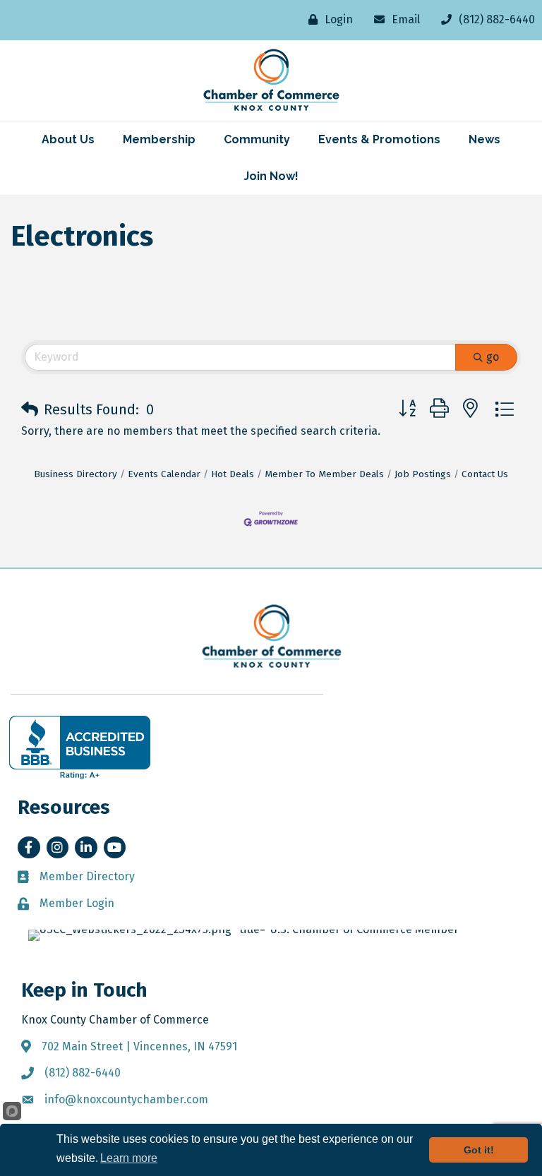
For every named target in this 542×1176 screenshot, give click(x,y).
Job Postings (423, 474)
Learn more (128, 1158)
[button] (29, 409)
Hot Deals (232, 474)
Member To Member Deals (324, 474)
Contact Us (485, 474)
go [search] (492, 357)
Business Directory (75, 474)
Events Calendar (164, 474)
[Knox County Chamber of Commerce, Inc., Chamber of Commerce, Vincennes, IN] (79, 747)
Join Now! (271, 176)
